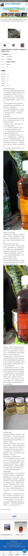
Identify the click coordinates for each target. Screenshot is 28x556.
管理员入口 (19, 546)
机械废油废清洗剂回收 (17, 19)
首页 (6, 19)
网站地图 (23, 546)
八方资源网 (10, 546)
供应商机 (10, 19)
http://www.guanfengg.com (6, 509)
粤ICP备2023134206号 (17, 543)
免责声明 (14, 546)
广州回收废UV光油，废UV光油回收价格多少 (15, 534)
